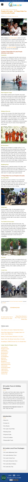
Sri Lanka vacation (13, 37)
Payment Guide (7, 434)
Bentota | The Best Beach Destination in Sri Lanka (12, 336)
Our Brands (6, 426)
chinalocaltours (4, 372)
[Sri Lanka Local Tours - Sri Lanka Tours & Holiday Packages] (15, 4)
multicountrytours (5, 370)
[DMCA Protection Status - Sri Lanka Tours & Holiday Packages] (14, 479)
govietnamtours (4, 353)
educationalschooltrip (5, 367)
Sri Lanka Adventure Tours (10, 455)
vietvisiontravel (4, 347)
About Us (6, 420)
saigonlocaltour (4, 369)
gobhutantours (4, 359)
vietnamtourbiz (4, 366)
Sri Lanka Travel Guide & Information (9, 9)
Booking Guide (7, 431)
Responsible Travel (8, 440)
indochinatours (4, 350)
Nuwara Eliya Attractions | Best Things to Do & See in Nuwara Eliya (21, 318)
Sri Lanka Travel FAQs (9, 428)
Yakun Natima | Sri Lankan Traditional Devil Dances (12, 329)
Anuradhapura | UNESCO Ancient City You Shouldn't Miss (13, 341)
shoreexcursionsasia (5, 362)
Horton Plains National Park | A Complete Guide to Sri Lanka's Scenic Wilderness (12, 333)
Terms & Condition (8, 437)
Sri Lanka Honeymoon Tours (10, 461)
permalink (4, 302)
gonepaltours (4, 361)
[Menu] (2, 4)
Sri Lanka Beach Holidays (10, 463)
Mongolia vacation (5, 348)
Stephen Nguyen (14, 16)
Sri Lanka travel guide (11, 47)
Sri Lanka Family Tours (9, 458)
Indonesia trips (4, 373)
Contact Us (6, 423)
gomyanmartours (4, 351)
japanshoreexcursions (6, 364)
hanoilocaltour (4, 355)
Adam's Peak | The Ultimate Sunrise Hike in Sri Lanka (12, 339)
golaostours (3, 358)
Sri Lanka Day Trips (8, 466)
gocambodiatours (5, 356)
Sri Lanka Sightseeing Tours (10, 452)
